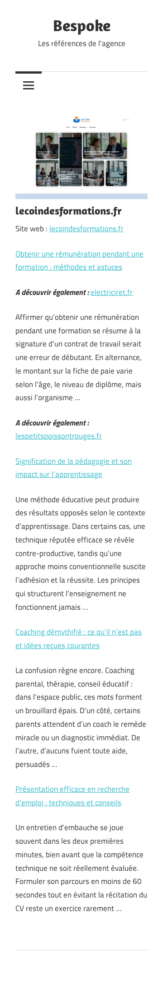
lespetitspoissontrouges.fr (58, 436)
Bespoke (81, 25)
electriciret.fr (112, 292)
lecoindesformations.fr (86, 228)
